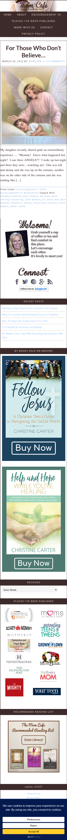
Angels (34, 196)
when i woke (18, 206)
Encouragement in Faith (32, 189)
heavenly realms (21, 203)
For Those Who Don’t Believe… (33, 51)
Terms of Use (33, 793)
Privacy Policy (34, 797)
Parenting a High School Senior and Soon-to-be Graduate (30, 308)
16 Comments (55, 61)
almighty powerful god (14, 196)
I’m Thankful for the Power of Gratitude (22, 327)
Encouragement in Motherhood (19, 193)
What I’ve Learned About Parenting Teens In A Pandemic (30, 314)
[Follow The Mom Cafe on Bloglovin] (34, 290)
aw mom (45, 196)
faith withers (33, 199)
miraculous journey (45, 203)
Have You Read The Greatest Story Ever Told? (25, 321)
